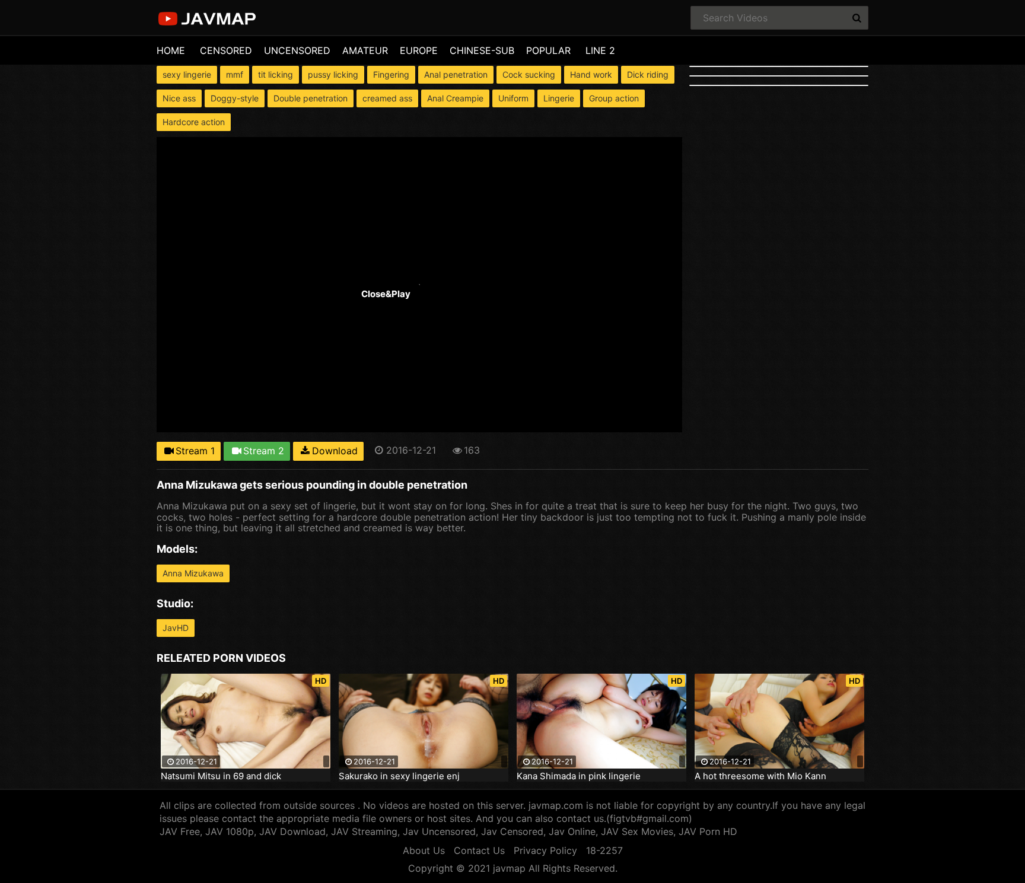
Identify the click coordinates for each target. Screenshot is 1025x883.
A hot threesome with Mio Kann (760, 776)
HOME (171, 50)
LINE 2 (600, 50)
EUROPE (419, 50)
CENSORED (226, 50)
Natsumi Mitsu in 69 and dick (221, 776)
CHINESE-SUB (482, 50)
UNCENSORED (297, 50)
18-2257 (604, 850)
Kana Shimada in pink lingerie (579, 776)
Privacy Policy (545, 850)
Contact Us (479, 850)
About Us (424, 850)
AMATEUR (365, 50)
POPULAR (548, 50)
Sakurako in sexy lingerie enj (399, 776)
